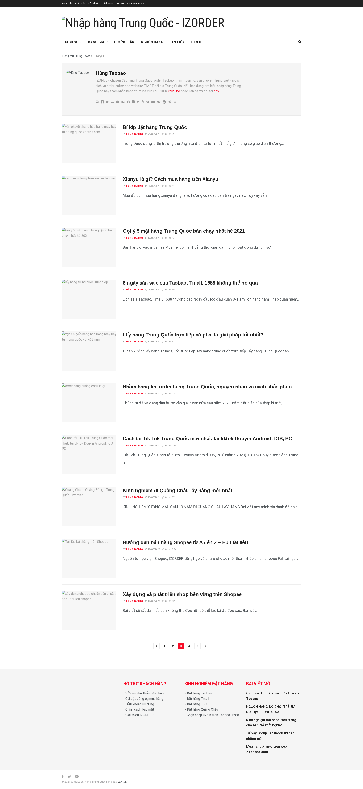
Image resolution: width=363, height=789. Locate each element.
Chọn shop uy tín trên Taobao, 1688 (213, 715)
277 (173, 238)
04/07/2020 (153, 445)
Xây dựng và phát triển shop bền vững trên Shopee (182, 594)
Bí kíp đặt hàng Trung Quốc (155, 127)
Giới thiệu (80, 3)
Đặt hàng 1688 (197, 704)
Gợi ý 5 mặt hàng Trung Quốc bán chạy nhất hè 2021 (184, 231)
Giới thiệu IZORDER (139, 715)
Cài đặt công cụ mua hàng (144, 699)
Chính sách (107, 3)
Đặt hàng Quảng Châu (202, 709)
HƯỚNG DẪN (124, 42)
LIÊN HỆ (197, 42)
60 (172, 341)
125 (173, 393)
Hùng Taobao (84, 56)
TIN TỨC (177, 42)
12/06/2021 (153, 238)
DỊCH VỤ (72, 42)
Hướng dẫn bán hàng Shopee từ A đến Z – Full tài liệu (185, 542)
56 (172, 134)
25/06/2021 (153, 134)
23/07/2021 (153, 497)
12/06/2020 (153, 549)
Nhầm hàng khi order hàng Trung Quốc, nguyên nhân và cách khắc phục (207, 386)
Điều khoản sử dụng (139, 704)
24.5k (174, 186)
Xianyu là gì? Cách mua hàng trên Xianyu (170, 179)
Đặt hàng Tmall (198, 699)
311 (173, 497)
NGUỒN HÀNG (152, 42)
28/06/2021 (153, 289)
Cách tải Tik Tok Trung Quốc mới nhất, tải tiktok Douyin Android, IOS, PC (207, 438)
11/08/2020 (153, 341)
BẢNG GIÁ (96, 42)
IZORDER (123, 781)
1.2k (173, 445)
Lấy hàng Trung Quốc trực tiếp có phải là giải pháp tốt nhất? (193, 335)
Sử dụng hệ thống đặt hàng (145, 693)
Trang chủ (67, 3)
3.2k (173, 549)
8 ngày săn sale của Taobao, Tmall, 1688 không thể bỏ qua (190, 283)
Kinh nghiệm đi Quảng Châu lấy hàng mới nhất (177, 490)
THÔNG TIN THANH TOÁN (130, 3)
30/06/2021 (153, 186)
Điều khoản (93, 3)
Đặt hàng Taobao (199, 693)
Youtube (174, 91)
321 (173, 601)
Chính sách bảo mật (139, 709)
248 (173, 289)
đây (216, 91)
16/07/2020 (153, 393)
